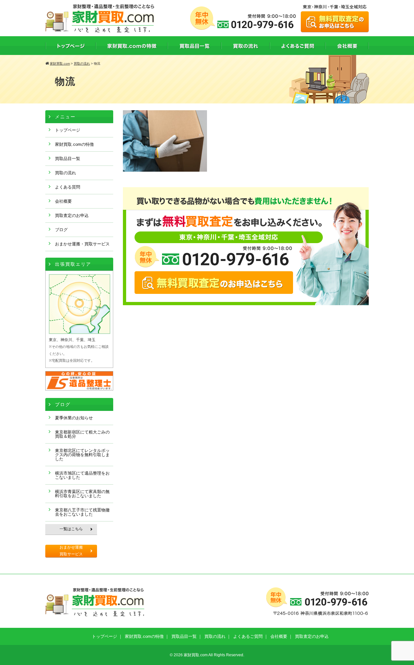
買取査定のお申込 (72, 215)
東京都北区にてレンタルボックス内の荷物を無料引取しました (82, 454)
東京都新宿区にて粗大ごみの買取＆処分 (82, 434)
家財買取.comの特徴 (74, 144)
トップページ (67, 130)
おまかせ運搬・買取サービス (82, 243)
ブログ (61, 229)
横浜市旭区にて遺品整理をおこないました (82, 475)
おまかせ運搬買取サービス (71, 551)
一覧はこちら (71, 529)
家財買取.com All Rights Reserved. (214, 655)
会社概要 (63, 201)
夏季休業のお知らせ (74, 417)
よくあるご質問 (248, 636)
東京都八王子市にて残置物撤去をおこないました (82, 512)
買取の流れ (65, 172)
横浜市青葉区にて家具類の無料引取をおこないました (82, 493)
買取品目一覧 (67, 158)
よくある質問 (67, 187)
